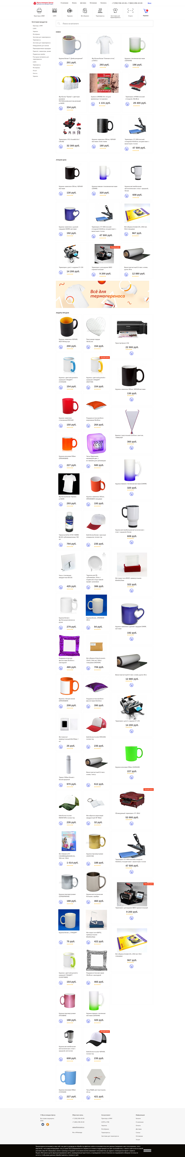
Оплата (74, 3)
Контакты (103, 3)
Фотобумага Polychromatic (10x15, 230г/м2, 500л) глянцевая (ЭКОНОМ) (95, 660)
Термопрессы (100, 16)
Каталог (138, 1118)
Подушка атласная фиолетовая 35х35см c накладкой (66, 660)
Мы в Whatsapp (77, 1132)
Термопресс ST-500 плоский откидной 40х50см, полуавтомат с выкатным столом (137, 141)
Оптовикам (93, 3)
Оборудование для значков (41, 45)
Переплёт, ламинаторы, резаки (42, 51)
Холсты (35, 73)
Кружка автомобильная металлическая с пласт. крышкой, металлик (67, 1049)
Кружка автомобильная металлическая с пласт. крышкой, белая (136, 188)
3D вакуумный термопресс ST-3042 (127, 813)
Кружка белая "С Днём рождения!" (71, 58)
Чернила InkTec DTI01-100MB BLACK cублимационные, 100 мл (69, 537)
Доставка (83, 3)
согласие (71, 1146)
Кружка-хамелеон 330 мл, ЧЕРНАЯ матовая (130, 389)
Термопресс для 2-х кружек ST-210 (71, 267)
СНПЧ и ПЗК (105, 1122)
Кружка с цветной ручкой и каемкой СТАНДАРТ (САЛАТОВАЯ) (68, 975)
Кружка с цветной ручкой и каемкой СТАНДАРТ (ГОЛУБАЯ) (68, 380)
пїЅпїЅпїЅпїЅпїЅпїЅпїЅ (147, 1150)
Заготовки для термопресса (110, 1136)
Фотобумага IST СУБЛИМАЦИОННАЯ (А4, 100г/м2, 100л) (67, 856)
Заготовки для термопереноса (115, 16)
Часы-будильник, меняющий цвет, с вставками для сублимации (96, 458)
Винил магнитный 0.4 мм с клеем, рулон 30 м (131, 675)
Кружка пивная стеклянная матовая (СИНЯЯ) (131, 484)
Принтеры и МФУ (39, 16)
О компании (64, 3)
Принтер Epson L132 (122, 343)
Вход (149, 3)
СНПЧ (54, 16)
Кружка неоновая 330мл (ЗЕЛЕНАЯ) (127, 767)
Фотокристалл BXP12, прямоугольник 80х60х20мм (94, 935)
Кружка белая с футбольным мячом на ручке (67, 620)
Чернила (69, 16)
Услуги (130, 16)
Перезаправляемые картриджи (42, 48)
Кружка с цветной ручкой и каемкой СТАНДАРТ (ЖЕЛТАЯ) (95, 380)
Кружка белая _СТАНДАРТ (68, 932)
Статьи (138, 1132)
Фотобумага (85, 16)
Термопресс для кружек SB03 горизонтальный (131, 908)
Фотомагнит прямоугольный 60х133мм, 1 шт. (68, 739)
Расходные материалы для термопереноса (41, 58)
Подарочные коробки (39, 54)
